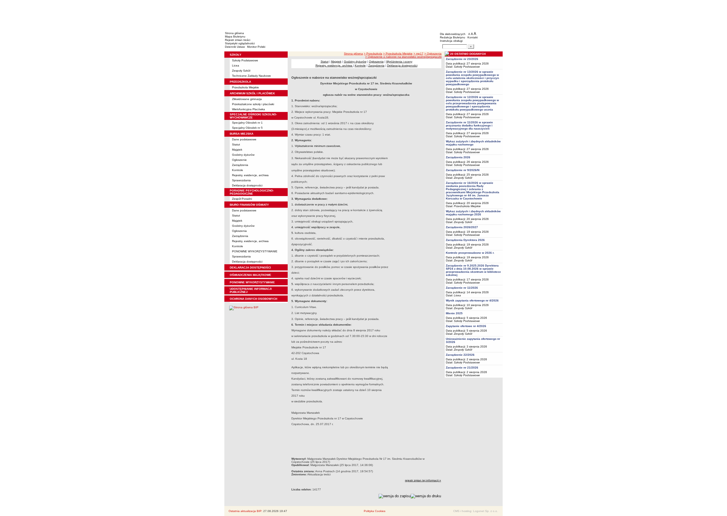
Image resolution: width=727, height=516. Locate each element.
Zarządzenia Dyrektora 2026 (465, 240)
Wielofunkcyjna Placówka (248, 109)
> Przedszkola (373, 53)
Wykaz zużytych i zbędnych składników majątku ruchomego (473, 143)
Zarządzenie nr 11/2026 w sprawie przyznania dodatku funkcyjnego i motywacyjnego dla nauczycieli (469, 125)
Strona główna (234, 33)
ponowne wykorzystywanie (252, 282)
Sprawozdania (241, 180)
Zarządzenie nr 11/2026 (462, 287)
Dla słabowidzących (452, 34)
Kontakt (472, 37)
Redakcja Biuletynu (452, 37)
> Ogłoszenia (433, 53)
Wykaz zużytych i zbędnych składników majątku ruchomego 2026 (473, 213)
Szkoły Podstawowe (245, 60)
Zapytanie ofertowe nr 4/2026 (466, 326)
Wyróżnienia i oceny (399, 61)
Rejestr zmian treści (237, 39)
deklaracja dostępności (250, 267)
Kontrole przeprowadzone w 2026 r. (470, 252)
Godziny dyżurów (243, 154)
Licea (235, 65)
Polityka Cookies (374, 511)
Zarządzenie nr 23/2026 (462, 59)
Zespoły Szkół (241, 70)
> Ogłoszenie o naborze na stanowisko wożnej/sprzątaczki (403, 56)
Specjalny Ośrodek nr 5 (247, 127)
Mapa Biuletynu (235, 36)
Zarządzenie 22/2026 (460, 354)
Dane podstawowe (244, 139)
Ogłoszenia (239, 230)
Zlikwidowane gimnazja (247, 99)
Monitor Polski (256, 46)
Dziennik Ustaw (235, 46)
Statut (236, 144)
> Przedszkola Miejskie (398, 53)
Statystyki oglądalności (240, 43)
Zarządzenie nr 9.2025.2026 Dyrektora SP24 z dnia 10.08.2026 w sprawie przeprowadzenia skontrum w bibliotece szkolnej (473, 270)
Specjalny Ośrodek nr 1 (247, 122)
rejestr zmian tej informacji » (423, 480)
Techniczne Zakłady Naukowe (251, 75)
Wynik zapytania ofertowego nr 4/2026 (472, 300)
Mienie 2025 (454, 313)
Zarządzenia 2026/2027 (462, 227)
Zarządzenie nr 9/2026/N (462, 170)
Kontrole (237, 170)
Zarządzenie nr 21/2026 (462, 367)
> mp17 (418, 53)
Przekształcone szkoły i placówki (253, 104)
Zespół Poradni (242, 198)
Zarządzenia (240, 165)
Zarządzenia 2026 (458, 157)
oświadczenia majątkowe (250, 274)
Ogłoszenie (239, 159)
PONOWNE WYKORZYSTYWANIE (254, 251)
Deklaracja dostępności (247, 185)
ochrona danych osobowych (253, 298)
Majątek (237, 149)
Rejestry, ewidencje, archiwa (250, 175)
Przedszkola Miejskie (245, 87)
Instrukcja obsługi (451, 40)
